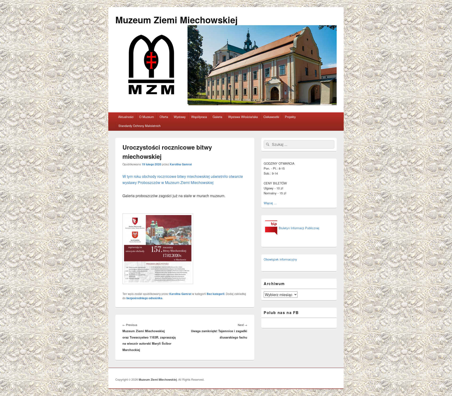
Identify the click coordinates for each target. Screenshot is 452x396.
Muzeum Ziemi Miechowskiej (176, 19)
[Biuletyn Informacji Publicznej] (291, 235)
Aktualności (125, 116)
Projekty (290, 116)
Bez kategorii (215, 294)
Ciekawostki (271, 116)
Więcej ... (270, 203)
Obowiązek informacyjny (280, 259)
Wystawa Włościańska (243, 116)
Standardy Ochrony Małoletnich (139, 125)
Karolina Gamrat (181, 164)
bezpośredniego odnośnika (144, 298)
